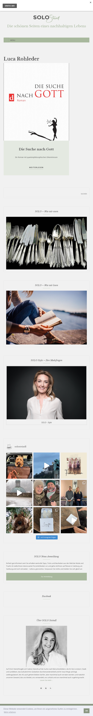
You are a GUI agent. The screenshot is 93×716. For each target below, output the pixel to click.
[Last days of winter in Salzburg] (19, 493)
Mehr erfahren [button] (10, 712)
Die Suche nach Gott (36, 149)
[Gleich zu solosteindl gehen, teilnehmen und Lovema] (74, 520)
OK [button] (86, 711)
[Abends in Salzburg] (46, 466)
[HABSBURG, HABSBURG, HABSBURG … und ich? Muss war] (19, 466)
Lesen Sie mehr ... (46, 680)
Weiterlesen (36, 167)
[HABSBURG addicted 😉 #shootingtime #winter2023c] (46, 493)
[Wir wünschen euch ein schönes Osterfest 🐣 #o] (74, 466)
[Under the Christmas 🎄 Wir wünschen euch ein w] (19, 520)
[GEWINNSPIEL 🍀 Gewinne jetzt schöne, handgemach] (46, 520)
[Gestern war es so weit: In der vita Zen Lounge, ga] (74, 493)
